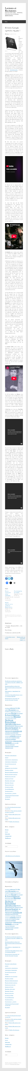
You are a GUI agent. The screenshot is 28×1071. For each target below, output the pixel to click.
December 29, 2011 (12, 34)
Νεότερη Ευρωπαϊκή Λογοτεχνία (10, 722)
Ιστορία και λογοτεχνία (10, 776)
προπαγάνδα (14, 743)
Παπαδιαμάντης (10, 726)
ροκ (13, 616)
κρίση (6, 739)
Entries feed (7, 834)
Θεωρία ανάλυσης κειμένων (11, 774)
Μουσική (17, 716)
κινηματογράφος (15, 737)
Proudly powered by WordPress (11, 1062)
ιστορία (13, 736)
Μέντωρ (7, 34)
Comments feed (8, 836)
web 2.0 (6, 757)
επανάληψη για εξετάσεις (10, 734)
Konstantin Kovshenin (14, 1064)
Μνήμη (12, 717)
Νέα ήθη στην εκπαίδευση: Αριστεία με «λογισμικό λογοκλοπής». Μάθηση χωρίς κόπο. (14, 682)
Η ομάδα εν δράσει (9, 770)
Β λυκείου (12, 710)
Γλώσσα (7, 711)
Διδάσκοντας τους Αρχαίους (11, 768)
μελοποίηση (12, 739)
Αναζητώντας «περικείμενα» (11, 759)
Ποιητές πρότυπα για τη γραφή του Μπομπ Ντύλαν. (9, 605)
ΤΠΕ (20, 727)
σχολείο (12, 744)
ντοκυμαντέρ (17, 741)
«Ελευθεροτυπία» (14, 70)
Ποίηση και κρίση (19, 726)
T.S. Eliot (17, 708)
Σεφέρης (15, 727)
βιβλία (16, 729)
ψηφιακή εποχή (9, 748)
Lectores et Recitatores (10, 9)
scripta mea (12, 708)
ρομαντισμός (7, 744)
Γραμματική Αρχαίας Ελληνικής (14, 711)
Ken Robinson (7, 708)
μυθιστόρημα (9, 741)
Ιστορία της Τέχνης (9, 778)
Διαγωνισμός (8, 713)
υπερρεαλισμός (9, 746)
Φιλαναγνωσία (9, 729)
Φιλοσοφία (7, 799)
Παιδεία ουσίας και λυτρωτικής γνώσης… (21, 638)
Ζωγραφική (20, 713)
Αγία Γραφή (9, 616)
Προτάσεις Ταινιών (9, 783)
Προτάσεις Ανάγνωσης (10, 780)
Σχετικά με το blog (9, 787)
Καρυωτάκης (7, 717)
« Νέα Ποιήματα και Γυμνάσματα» (12, 856)
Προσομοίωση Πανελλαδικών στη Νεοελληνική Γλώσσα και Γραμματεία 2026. (13, 687)
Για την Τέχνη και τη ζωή (10, 764)
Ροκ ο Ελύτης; (8, 630)
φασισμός (16, 746)
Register (6, 829)
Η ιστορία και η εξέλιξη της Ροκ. (13, 632)
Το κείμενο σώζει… (9, 791)
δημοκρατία (9, 731)
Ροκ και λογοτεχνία (17, 615)
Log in (6, 831)
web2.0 (7, 710)
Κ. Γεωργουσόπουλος (12, 715)
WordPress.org (8, 838)
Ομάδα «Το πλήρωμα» (14, 821)
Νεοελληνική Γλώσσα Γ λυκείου (10, 718)
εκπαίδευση (17, 731)
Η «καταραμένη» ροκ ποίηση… (18, 591)
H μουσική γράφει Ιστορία (10, 755)
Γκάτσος (17, 710)
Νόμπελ (19, 724)
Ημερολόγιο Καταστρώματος (11, 772)
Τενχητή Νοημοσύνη (9, 789)
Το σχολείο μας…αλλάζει (10, 793)
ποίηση (8, 742)
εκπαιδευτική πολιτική (11, 733)
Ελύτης (14, 713)
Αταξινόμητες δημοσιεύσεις (11, 761)
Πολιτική (8, 727)
